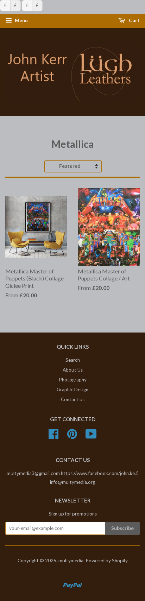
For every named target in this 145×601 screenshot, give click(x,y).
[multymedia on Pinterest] (72, 436)
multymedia (70, 560)
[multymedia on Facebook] (53, 436)
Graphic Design (72, 389)
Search (72, 360)
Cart (134, 21)
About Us (73, 370)
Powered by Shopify (107, 560)
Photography (73, 379)
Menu (21, 21)
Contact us (72, 399)
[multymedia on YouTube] (91, 436)
